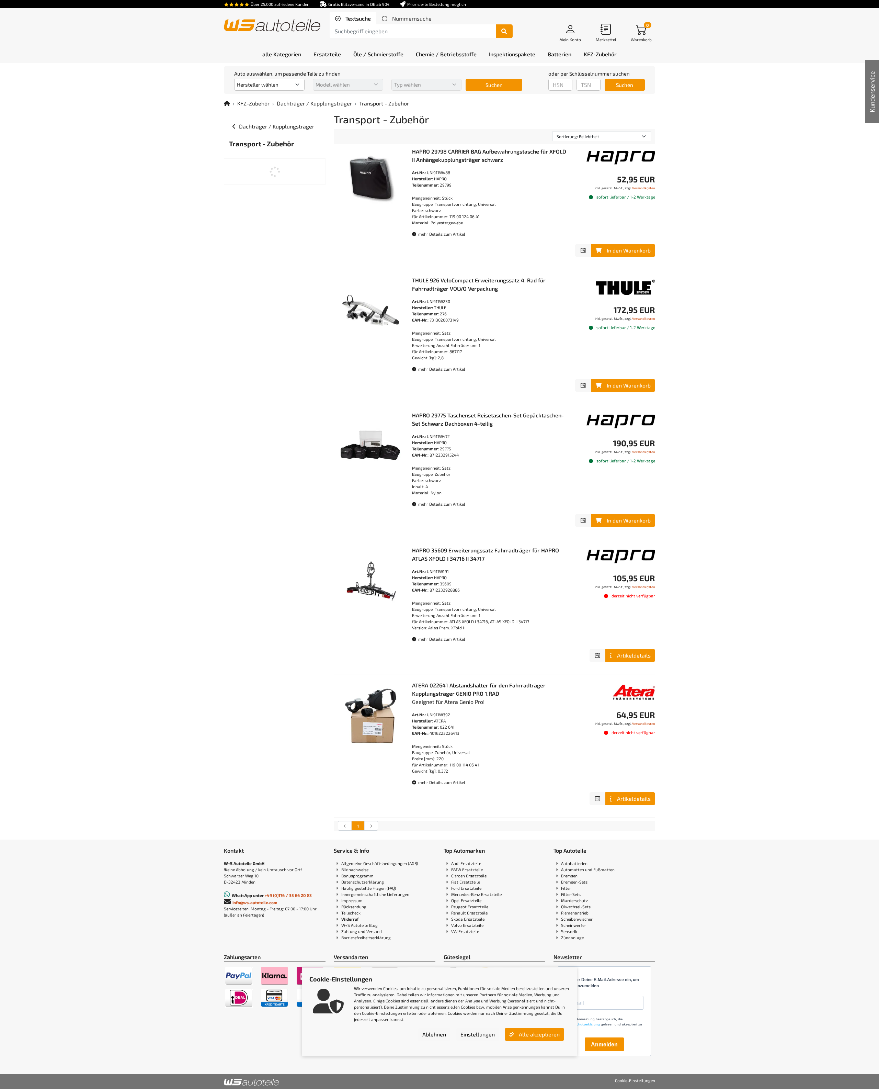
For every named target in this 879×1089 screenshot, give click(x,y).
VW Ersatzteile (465, 931)
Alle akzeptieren (538, 1034)
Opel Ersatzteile (466, 900)
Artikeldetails (634, 655)
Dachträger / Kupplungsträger (314, 103)
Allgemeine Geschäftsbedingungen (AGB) (379, 863)
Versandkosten (643, 188)
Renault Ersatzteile (469, 912)
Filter (566, 888)
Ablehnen (434, 1034)
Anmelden (604, 1044)
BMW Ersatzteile (467, 869)
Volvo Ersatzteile (467, 925)
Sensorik (569, 931)
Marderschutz (574, 900)
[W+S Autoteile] (272, 26)
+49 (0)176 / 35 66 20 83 (288, 895)
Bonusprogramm (357, 875)
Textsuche (357, 18)
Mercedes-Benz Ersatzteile (476, 894)
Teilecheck (351, 912)
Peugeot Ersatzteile (469, 906)
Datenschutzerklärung (362, 881)
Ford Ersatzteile (466, 888)
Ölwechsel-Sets (576, 906)
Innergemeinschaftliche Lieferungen (375, 894)
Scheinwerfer (573, 925)
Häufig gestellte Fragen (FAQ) (368, 888)
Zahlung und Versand (361, 931)
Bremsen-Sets (574, 881)
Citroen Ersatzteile (469, 875)
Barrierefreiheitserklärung (366, 937)
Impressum (352, 900)
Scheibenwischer (577, 919)
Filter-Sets (571, 894)
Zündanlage (572, 937)
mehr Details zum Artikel (441, 234)
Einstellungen (477, 1034)
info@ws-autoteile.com (254, 902)
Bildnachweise (354, 869)
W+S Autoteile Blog (359, 925)
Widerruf (350, 919)
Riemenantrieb (575, 912)
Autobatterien (574, 863)
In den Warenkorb (629, 250)
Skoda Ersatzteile (467, 919)
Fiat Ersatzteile (465, 881)
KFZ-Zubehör (253, 103)
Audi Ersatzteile (466, 863)
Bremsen (569, 875)
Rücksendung (353, 906)
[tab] (353, 18)
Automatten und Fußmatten (588, 869)
